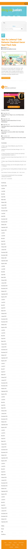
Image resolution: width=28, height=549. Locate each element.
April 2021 (3, 241)
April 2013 (3, 505)
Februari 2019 (4, 313)
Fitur (5, 542)
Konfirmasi (21, 542)
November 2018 (4, 321)
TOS (22, 544)
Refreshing (5, 17)
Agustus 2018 (4, 327)
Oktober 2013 (3, 488)
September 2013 (4, 491)
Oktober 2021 (3, 224)
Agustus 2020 (4, 263)
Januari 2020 (3, 283)
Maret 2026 (3, 199)
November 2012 (4, 516)
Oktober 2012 (3, 519)
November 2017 (4, 352)
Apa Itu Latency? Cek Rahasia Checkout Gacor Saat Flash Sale (13, 42)
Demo (15, 542)
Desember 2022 (4, 210)
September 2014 (4, 458)
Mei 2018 (3, 335)
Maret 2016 (3, 408)
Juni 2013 (3, 499)
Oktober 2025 (3, 202)
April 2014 (3, 471)
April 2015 (3, 438)
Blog (4, 22)
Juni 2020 (3, 269)
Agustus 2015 (4, 427)
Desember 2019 (4, 285)
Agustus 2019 (4, 296)
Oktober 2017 (3, 355)
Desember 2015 (4, 416)
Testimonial (7, 544)
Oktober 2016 (3, 388)
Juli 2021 (3, 233)
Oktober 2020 (3, 258)
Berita (4, 16)
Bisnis (9, 16)
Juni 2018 (3, 333)
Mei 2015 (3, 435)
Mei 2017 (3, 369)
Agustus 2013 (4, 494)
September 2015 (4, 424)
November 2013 (4, 485)
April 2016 (3, 405)
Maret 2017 (3, 374)
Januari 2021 (3, 249)
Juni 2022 (3, 213)
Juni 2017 (3, 366)
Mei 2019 (3, 305)
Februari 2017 (4, 377)
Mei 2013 (3, 502)
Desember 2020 (4, 252)
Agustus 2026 (4, 185)
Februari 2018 (4, 344)
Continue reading (5, 77)
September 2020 (4, 260)
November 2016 (4, 385)
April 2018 (3, 338)
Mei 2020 (3, 271)
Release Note (12, 17)
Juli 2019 (3, 299)
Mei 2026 (3, 194)
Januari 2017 (3, 380)
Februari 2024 (4, 208)
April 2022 (3, 216)
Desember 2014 (4, 449)
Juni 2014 (3, 466)
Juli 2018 (3, 330)
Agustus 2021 (4, 230)
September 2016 (4, 391)
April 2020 (3, 274)
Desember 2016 (4, 383)
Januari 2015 (3, 446)
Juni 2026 (3, 191)
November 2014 (4, 452)
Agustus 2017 (4, 360)
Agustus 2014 (4, 460)
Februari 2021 (4, 246)
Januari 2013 (3, 510)
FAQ (18, 544)
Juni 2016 (3, 399)
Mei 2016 (3, 402)
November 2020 (4, 255)
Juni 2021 (3, 235)
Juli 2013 (3, 496)
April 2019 (3, 308)
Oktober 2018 (3, 324)
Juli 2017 (3, 363)
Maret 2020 (3, 277)
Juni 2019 (3, 302)
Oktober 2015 (3, 421)
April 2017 (3, 371)
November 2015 (4, 419)
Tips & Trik (20, 17)
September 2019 (4, 294)
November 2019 (4, 288)
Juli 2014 (3, 463)
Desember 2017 (4, 349)
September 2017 (4, 358)
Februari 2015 (4, 444)
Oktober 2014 (3, 455)
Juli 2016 (3, 396)
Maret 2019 (3, 310)
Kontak (11, 547)
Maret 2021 (3, 244)
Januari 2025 (3, 205)
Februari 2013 (4, 508)
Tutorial (4, 19)
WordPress (3, 534)
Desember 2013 (4, 483)
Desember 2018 (4, 319)
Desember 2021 (4, 219)
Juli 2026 (3, 188)
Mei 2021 (3, 238)
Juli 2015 (3, 430)
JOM (14, 16)
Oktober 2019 (3, 291)
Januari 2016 (3, 413)
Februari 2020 (4, 280)
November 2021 (4, 221)
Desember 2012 (4, 513)
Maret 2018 (3, 341)
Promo (18, 16)
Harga (10, 542)
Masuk (2, 528)
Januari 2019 (3, 316)
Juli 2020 (3, 266)
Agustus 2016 (4, 394)
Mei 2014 (3, 469)
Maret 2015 (3, 441)
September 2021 (4, 227)
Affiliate (16, 547)
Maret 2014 (3, 474)
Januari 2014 (3, 480)
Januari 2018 (3, 346)
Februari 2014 (4, 477)
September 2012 (4, 521)
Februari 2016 (4, 410)
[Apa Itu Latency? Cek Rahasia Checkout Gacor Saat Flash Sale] (14, 58)
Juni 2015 (3, 433)
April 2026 (3, 196)
